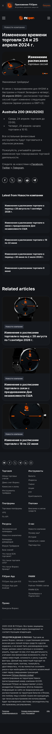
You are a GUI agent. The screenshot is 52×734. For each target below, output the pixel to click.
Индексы (32, 480)
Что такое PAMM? (36, 581)
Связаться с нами (36, 541)
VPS (4, 512)
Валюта (31, 476)
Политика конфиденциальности (10, 712)
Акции (31, 488)
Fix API (5, 516)
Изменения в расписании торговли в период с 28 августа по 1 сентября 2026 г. (24, 208)
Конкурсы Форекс (10, 608)
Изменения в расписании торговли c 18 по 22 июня (26, 241)
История (32, 537)
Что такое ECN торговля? (9, 555)
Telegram (18, 167)
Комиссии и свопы (10, 486)
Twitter (6, 167)
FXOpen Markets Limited (22, 675)
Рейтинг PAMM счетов (38, 585)
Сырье (31, 484)
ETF (30, 492)
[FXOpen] (26, 18)
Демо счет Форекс (10, 482)
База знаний (7, 550)
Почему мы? (34, 533)
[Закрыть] (3, 5)
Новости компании (36, 529)
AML (48, 711)
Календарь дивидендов (7, 540)
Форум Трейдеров (10, 546)
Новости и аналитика (11, 535)
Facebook (37, 164)
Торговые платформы (12, 508)
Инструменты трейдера (8, 491)
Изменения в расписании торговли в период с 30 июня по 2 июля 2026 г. (24, 255)
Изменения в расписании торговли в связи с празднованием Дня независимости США (24, 225)
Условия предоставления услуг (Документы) (30, 712)
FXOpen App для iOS (11, 581)
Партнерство (34, 545)
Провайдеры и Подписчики (35, 594)
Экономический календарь (9, 530)
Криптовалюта (35, 496)
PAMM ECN (33, 589)
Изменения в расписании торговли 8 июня (24, 269)
